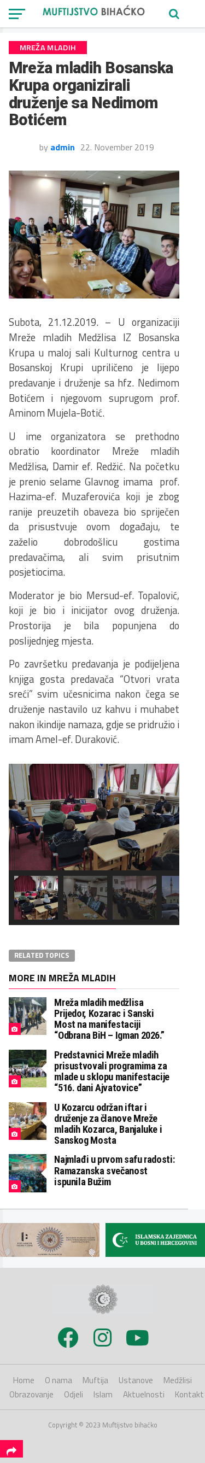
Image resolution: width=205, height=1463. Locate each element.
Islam (103, 1394)
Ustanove (136, 1380)
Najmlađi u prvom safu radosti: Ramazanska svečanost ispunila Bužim (114, 1170)
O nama (58, 1380)
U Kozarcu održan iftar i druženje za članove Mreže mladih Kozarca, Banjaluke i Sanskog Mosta (108, 1124)
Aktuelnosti (144, 1394)
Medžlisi (177, 1380)
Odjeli (73, 1394)
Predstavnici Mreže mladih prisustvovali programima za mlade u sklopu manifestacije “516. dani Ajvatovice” (111, 1071)
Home (23, 1380)
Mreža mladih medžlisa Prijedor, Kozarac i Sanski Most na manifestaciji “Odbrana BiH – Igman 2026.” (109, 1019)
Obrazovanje (31, 1394)
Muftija (95, 1380)
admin (62, 147)
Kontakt (189, 1394)
